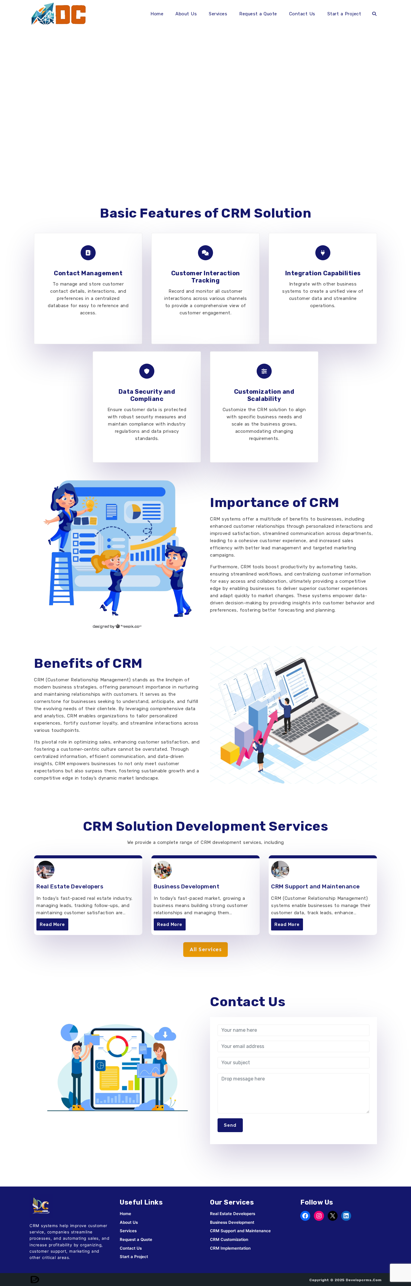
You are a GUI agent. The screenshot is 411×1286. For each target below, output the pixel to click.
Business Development (186, 886)
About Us (186, 14)
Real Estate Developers (69, 886)
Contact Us (302, 14)
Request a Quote (258, 14)
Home (156, 14)
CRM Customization (229, 1239)
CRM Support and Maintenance (315, 886)
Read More (52, 924)
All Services (205, 949)
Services (218, 14)
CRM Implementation (230, 1248)
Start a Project (344, 14)
